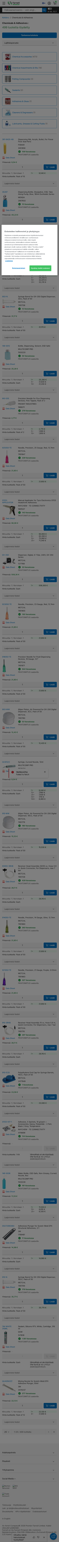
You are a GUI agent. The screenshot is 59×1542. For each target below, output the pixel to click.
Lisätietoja (9, 261)
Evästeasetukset (18, 268)
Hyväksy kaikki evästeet (40, 268)
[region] (30, 250)
